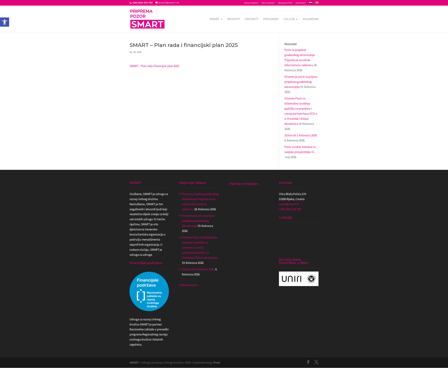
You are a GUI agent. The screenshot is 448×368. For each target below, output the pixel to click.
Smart (214, 19)
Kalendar (310, 19)
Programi (271, 19)
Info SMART (268, 3)
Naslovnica (251, 3)
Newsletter (285, 3)
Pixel (217, 362)
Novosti (233, 19)
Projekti (251, 19)
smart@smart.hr (289, 204)
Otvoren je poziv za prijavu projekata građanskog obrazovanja (300, 82)
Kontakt (301, 3)
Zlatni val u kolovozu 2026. (300, 135)
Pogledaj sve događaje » (244, 184)
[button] (4, 22)
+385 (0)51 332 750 (290, 209)
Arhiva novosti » (189, 285)
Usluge (289, 19)
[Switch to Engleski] (316, 4)
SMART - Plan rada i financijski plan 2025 (154, 66)
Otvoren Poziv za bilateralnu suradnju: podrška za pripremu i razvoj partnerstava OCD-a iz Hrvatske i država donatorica (200, 247)
